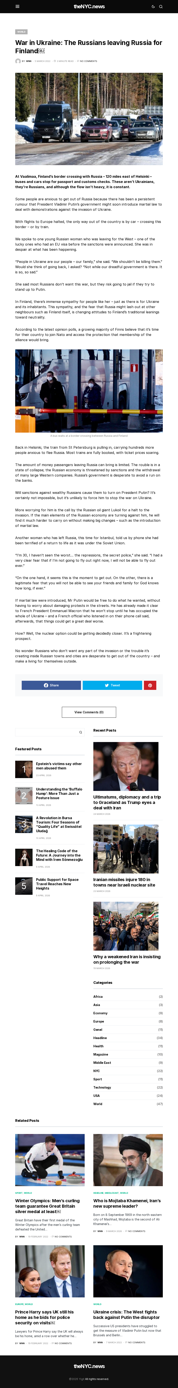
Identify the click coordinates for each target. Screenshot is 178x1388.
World (21, 31)
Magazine (100, 1054)
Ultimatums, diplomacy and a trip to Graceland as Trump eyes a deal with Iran (127, 802)
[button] (17, 6)
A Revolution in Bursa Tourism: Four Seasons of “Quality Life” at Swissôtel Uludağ (58, 824)
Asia (96, 1005)
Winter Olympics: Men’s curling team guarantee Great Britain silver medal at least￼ (47, 1206)
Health (98, 1046)
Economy (100, 1013)
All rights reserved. (97, 1379)
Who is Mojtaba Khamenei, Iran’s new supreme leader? (127, 1203)
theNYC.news (89, 6)
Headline (100, 1038)
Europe (98, 1021)
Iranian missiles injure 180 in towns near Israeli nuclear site (124, 882)
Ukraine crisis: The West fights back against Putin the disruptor (126, 1314)
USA (96, 1095)
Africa (98, 996)
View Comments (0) (88, 712)
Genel (97, 1029)
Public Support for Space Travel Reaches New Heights (57, 883)
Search (80, 732)
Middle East (102, 1062)
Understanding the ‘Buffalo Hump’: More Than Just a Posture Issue (59, 793)
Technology (102, 1087)
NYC (96, 1071)
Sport (97, 1079)
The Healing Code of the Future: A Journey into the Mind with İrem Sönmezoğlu (59, 855)
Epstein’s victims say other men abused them (59, 766)
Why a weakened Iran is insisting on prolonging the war (127, 959)
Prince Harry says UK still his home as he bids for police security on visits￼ (44, 1317)
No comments (88, 61)
